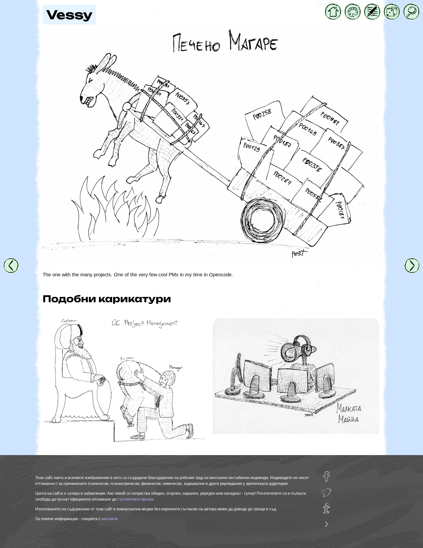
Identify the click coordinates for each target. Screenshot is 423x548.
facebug (329, 474)
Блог (369, 7)
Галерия (353, 7)
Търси (410, 7)
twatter (328, 490)
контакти (109, 519)
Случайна (392, 7)
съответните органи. (136, 499)
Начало (333, 7)
